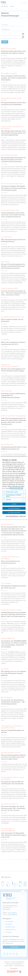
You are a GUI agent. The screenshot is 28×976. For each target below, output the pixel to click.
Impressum (23, 516)
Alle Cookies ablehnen (14, 508)
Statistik (8, 499)
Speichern (14, 504)
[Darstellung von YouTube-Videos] (4, 496)
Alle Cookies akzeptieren (14, 512)
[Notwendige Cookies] (4, 492)
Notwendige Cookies (12, 492)
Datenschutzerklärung (16, 488)
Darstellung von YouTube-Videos (14, 495)
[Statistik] (4, 500)
